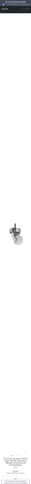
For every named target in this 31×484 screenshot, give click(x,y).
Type (15, 478)
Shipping (8, 473)
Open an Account (25, 4)
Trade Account (14, 4)
